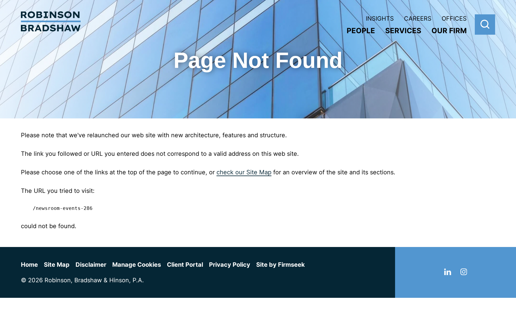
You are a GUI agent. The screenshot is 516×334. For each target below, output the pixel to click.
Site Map (57, 264)
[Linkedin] (447, 273)
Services (403, 30)
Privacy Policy (229, 264)
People (361, 30)
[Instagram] (463, 273)
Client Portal (185, 264)
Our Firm (449, 30)
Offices (454, 18)
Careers (417, 18)
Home (29, 264)
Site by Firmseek (280, 264)
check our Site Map (243, 172)
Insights (380, 18)
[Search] (485, 24)
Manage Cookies (136, 264)
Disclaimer (91, 264)
